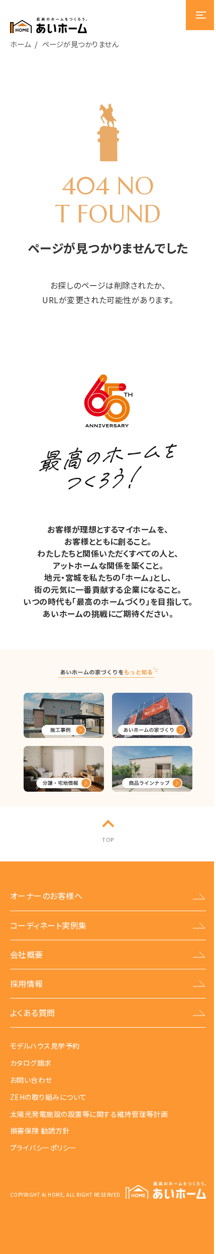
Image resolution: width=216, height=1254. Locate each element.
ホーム (20, 44)
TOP (108, 839)
